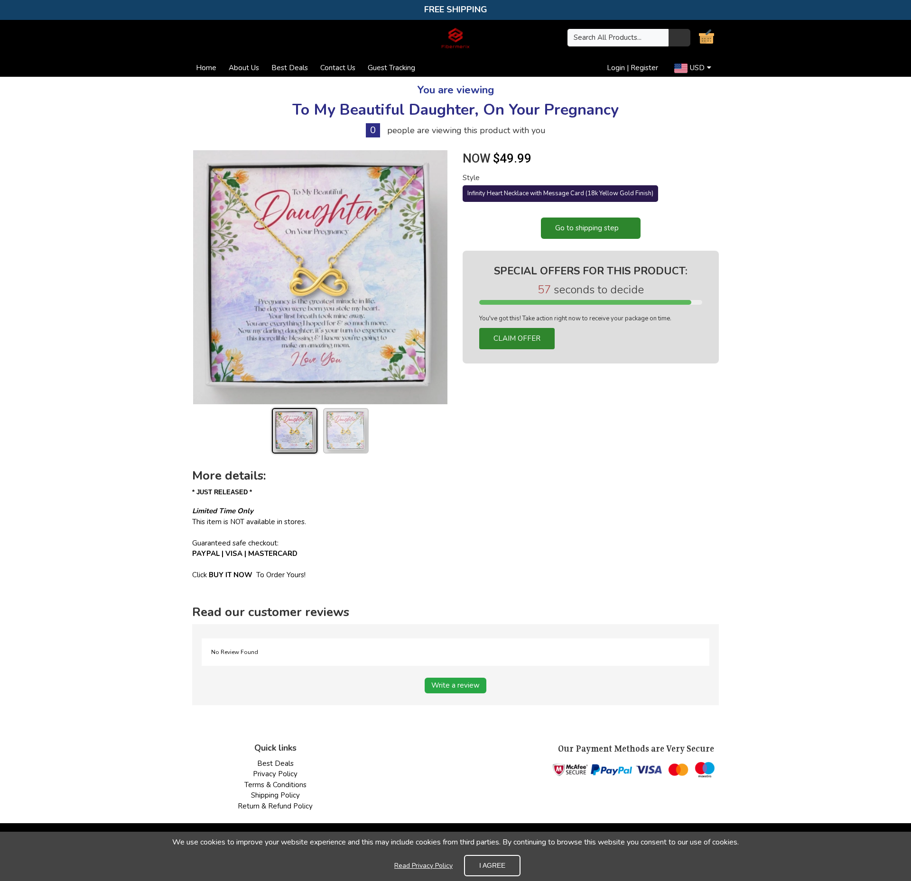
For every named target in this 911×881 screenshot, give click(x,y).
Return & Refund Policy (275, 806)
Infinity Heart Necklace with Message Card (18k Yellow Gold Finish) (560, 193)
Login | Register (632, 68)
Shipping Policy (275, 795)
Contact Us (337, 68)
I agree (492, 865)
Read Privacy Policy (423, 865)
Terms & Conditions (275, 785)
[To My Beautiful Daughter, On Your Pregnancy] (320, 277)
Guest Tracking (391, 68)
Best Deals (289, 68)
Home (206, 68)
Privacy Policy (275, 774)
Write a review (455, 685)
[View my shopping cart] (706, 39)
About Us (244, 68)
